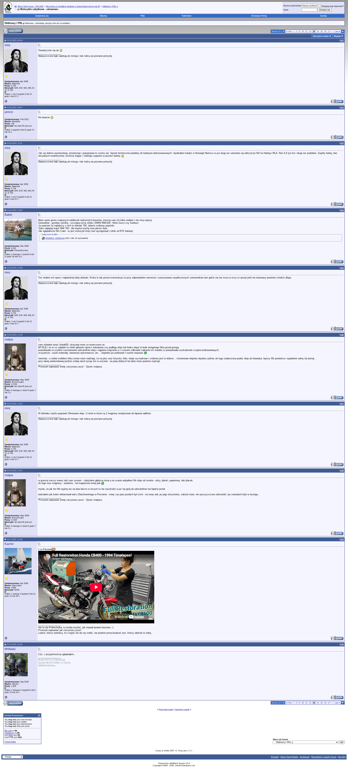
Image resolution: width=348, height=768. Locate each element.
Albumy (103, 16)
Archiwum (305, 757)
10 (303, 31)
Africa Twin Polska (289, 757)
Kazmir (9, 543)
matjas (9, 339)
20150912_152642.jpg (55, 238)
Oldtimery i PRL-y (110, 6)
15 (321, 31)
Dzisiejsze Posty (259, 16)
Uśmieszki (9, 733)
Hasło (285, 10)
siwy (7, 45)
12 (310, 31)
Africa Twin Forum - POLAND (31, 6)
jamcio (9, 111)
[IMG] (10, 735)
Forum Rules (10, 742)
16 (325, 31)
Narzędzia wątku (321, 36)
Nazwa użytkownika (292, 6)
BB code (8, 731)
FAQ (142, 16)
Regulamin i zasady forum (323, 757)
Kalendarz (187, 16)
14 (318, 31)
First (289, 31)
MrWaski (10, 649)
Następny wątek (182, 709)
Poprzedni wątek (166, 709)
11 (306, 31)
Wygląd (337, 36)
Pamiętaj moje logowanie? (332, 6)
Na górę (342, 757)
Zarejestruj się (42, 16)
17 (329, 31)
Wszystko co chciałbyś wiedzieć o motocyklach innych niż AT (73, 6)
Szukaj (323, 16)
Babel (8, 214)
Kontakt (275, 757)
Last (337, 31)
